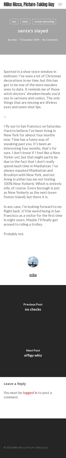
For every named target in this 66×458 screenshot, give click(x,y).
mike (14, 39)
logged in (30, 392)
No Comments (50, 39)
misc (25, 21)
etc (14, 21)
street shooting (44, 21)
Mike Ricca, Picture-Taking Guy (29, 4)
